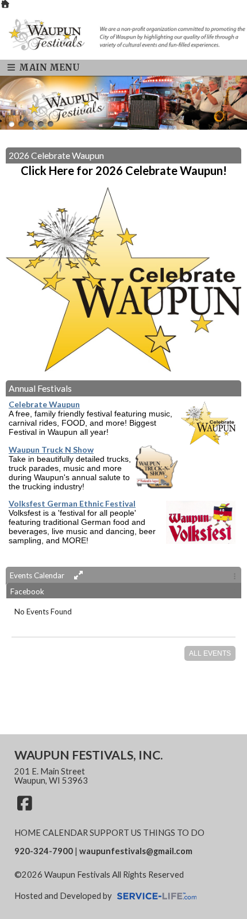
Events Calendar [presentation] (38, 575)
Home (27, 833)
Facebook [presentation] (27, 591)
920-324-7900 (43, 851)
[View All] (77, 575)
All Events (210, 653)
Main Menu (48, 67)
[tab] (123, 575)
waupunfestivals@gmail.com (135, 851)
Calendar (65, 833)
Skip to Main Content (62, 884)
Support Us (115, 833)
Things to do (173, 833)
